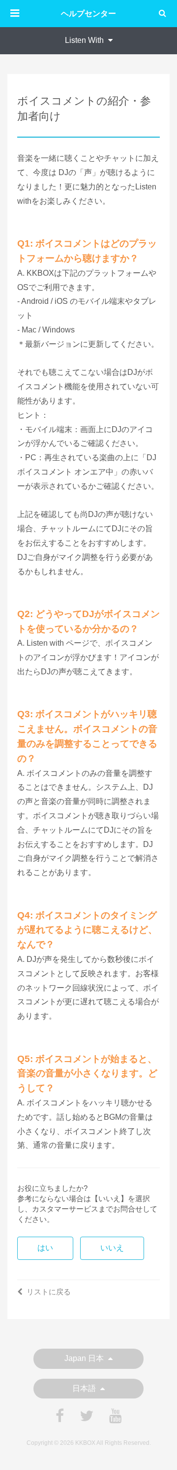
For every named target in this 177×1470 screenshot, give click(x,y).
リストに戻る (49, 1291)
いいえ (112, 1248)
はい (45, 1248)
